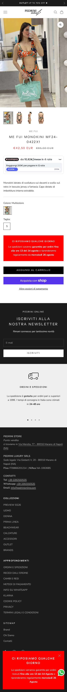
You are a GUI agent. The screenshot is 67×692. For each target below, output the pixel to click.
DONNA (7, 516)
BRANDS (8, 550)
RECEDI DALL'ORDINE (15, 573)
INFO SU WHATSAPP (15, 590)
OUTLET (8, 544)
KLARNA (8, 595)
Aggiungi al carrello (33, 270)
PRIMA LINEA (11, 521)
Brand (6, 629)
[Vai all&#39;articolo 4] (41, 118)
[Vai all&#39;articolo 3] (30, 118)
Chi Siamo (8, 635)
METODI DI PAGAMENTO (17, 584)
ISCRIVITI (33, 353)
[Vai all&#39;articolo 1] (8, 118)
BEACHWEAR (11, 527)
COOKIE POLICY (12, 601)
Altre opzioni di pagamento (33, 288)
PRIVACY (8, 607)
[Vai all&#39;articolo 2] (19, 118)
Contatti (7, 641)
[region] (33, 392)
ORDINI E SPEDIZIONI (15, 567)
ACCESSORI (10, 538)
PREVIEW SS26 (12, 505)
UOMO (7, 510)
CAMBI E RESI (11, 578)
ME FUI (33, 131)
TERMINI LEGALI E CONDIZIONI (20, 612)
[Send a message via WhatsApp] (61, 673)
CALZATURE (10, 533)
